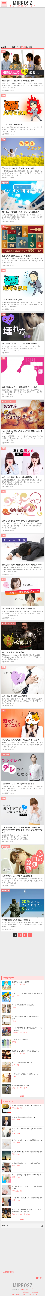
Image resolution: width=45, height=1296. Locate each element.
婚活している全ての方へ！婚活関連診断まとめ (27, 1140)
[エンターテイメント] (19, 984)
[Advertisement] (22, 26)
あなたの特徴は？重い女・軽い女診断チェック (19, 477)
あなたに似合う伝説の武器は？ (14, 652)
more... (22, 1096)
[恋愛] (14, 1076)
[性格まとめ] (16, 1119)
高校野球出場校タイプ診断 (20, 1085)
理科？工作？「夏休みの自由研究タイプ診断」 (27, 993)
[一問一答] (15, 1065)
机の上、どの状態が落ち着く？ (22, 1062)
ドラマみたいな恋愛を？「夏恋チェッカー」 (26, 1074)
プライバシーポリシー (17, 1294)
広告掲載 (35, 1292)
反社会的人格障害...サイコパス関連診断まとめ (27, 1163)
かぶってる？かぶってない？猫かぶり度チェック (20, 740)
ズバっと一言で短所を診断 (12, 300)
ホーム (8, 1292)
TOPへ (41, 1278)
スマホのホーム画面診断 (20, 1039)
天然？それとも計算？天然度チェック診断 (18, 168)
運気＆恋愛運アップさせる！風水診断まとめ (26, 1105)
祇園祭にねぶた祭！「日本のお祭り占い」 (25, 1051)
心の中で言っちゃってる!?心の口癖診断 (17, 876)
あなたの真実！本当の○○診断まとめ (23, 1117)
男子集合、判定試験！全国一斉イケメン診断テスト (21, 212)
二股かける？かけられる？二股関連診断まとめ (27, 1198)
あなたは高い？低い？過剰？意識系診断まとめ (27, 1152)
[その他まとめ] (16, 1108)
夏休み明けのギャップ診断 (20, 982)
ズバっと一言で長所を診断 (12, 124)
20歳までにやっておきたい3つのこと (16, 920)
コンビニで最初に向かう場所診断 (23, 1005)
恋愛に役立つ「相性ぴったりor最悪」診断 (18, 81)
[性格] (14, 1007)
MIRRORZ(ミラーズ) (26, 1289)
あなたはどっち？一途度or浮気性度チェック (19, 608)
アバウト (17, 1292)
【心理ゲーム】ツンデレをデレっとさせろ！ (19, 784)
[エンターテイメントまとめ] (21, 1214)
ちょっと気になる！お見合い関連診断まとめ (26, 1175)
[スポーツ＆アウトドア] (19, 1032)
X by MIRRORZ (7, 1272)
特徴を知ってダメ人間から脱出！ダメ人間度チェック (22, 565)
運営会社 (26, 1292)
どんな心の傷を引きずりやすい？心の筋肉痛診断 (20, 521)
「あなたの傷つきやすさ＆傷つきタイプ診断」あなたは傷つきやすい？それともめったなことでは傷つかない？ (22, 829)
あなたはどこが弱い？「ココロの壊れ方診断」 (19, 343)
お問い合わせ (33, 1294)
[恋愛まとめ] (16, 1133)
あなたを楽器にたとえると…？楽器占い (17, 256)
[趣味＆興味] (16, 996)
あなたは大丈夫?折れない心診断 (14, 696)
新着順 (23, 47)
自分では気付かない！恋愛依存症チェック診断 (19, 387)
